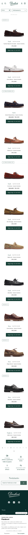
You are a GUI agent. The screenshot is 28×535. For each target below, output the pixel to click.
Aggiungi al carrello (14, 50)
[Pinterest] (19, 502)
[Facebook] (9, 502)
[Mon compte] (22, 3)
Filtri (3, 10)
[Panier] (25, 3)
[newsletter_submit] (23, 483)
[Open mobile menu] (2, 3)
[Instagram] (14, 502)
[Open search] (5, 3)
